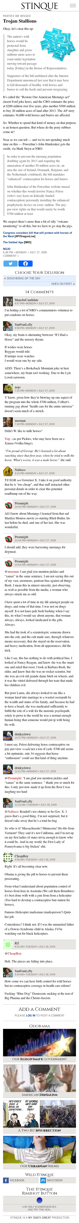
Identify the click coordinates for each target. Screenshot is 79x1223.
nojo (6, 248)
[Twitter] (10, 264)
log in (30, 1015)
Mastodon (54, 1180)
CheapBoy (14, 953)
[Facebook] (25, 264)
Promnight (14, 778)
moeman (13, 571)
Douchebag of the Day (24, 278)
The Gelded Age (13, 242)
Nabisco (13, 811)
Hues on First (61, 283)
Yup (8, 438)
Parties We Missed (17, 16)
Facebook (17, 1180)
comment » (11, 255)
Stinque (25, 3)
